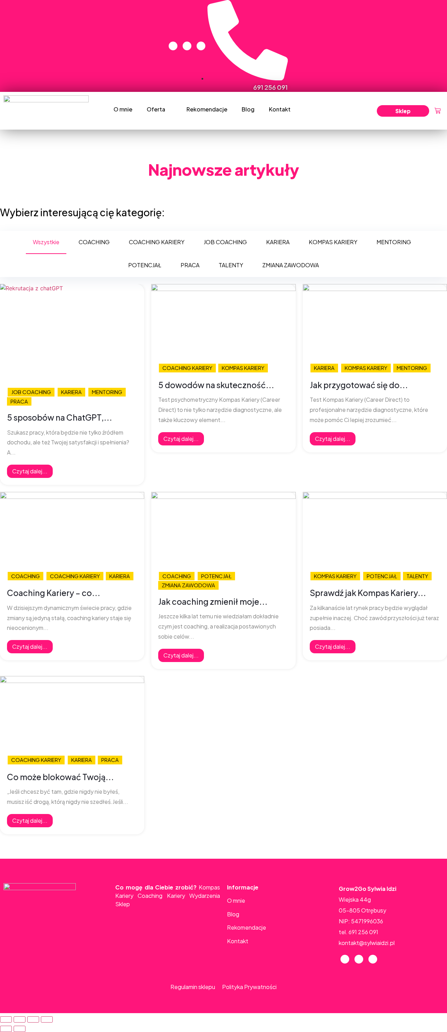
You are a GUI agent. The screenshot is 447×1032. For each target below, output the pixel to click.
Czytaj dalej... (29, 471)
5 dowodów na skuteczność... (216, 385)
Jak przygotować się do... (359, 385)
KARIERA (71, 391)
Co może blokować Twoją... (60, 777)
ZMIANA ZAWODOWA (188, 585)
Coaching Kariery (161, 895)
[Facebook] (173, 46)
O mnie (122, 109)
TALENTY (417, 576)
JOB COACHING (31, 391)
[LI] (201, 46)
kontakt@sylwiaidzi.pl (367, 942)
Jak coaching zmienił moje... (213, 601)
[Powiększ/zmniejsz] (47, 1019)
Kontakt (280, 109)
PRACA (19, 401)
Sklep (122, 904)
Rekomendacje (206, 109)
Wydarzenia (204, 895)
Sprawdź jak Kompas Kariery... (368, 593)
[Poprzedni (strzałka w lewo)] (6, 1029)
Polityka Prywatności (249, 986)
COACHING (25, 576)
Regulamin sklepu (192, 986)
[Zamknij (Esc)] (6, 1019)
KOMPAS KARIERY (243, 367)
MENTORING (107, 391)
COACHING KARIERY (187, 367)
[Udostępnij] (19, 1019)
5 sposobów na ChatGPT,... (59, 417)
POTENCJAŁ (216, 576)
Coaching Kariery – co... (53, 593)
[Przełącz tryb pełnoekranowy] (33, 1019)
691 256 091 (363, 932)
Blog (248, 109)
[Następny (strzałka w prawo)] (19, 1029)
